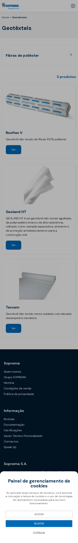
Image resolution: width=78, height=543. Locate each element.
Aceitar (39, 514)
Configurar (39, 532)
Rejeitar (39, 523)
